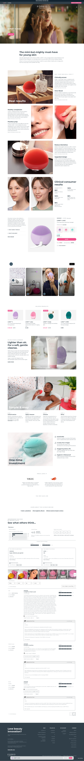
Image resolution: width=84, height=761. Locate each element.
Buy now (11, 34)
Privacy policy (73, 742)
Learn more (11, 361)
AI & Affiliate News (72, 734)
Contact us (43, 730)
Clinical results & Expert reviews (54, 510)
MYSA (75, 736)
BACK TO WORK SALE (76, 2)
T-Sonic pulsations (26, 510)
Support (64, 733)
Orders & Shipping (41, 732)
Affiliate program (72, 732)
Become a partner (72, 738)
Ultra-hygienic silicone (39, 510)
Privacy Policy (10, 746)
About (75, 730)
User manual (11, 236)
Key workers (73, 744)
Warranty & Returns (41, 734)
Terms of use (73, 740)
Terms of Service (17, 746)
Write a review (69, 218)
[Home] (42, 7)
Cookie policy (73, 746)
